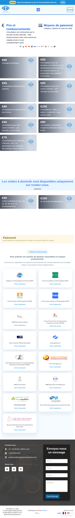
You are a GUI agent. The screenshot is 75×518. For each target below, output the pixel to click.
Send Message (52, 496)
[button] (38, 9)
